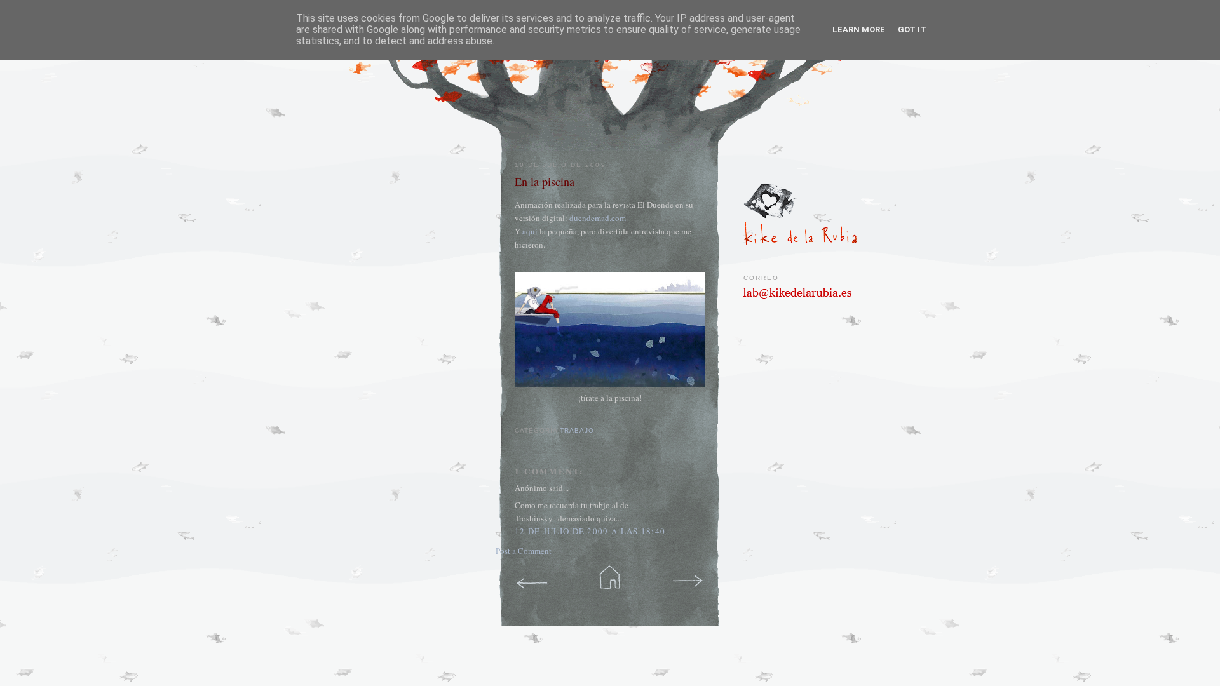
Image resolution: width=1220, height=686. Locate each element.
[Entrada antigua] (687, 578)
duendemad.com (597, 218)
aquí (530, 231)
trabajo (577, 430)
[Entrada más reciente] (532, 579)
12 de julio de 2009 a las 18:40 (590, 531)
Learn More (858, 29)
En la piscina (544, 181)
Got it (912, 29)
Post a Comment (524, 550)
